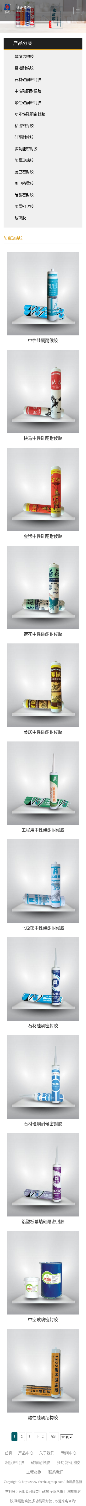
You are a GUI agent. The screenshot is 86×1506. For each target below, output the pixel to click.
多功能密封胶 (26, 149)
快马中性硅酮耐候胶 (43, 438)
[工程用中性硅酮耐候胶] (43, 783)
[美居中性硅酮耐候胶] (43, 685)
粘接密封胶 (24, 126)
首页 (8, 1453)
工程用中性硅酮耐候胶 (43, 830)
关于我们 (46, 1453)
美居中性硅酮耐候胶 (43, 732)
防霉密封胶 (24, 206)
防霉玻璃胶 (24, 160)
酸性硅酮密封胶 (28, 103)
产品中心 (25, 1453)
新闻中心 (68, 1453)
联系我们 (56, 1472)
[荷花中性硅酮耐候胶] (43, 587)
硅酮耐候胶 (24, 137)
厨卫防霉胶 (24, 183)
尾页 (54, 1436)
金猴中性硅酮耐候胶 (43, 536)
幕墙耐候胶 (24, 68)
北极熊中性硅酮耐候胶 (43, 928)
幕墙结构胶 (24, 57)
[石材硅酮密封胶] (43, 979)
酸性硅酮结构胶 (43, 1417)
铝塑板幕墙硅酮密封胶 (43, 1221)
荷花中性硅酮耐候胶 (43, 634)
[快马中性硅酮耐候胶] (43, 391)
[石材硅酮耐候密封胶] (43, 1077)
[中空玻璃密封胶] (43, 1273)
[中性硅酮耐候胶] (43, 293)
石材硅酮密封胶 (28, 80)
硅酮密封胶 (24, 195)
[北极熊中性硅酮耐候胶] (43, 881)
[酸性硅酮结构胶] (43, 1371)
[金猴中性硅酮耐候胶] (43, 489)
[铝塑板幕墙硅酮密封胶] (43, 1175)
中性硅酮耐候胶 (28, 91)
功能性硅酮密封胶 (30, 114)
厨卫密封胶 (24, 172)
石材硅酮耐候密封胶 (43, 1124)
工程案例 (34, 1472)
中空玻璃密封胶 (43, 1319)
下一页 (40, 1436)
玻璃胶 (20, 218)
